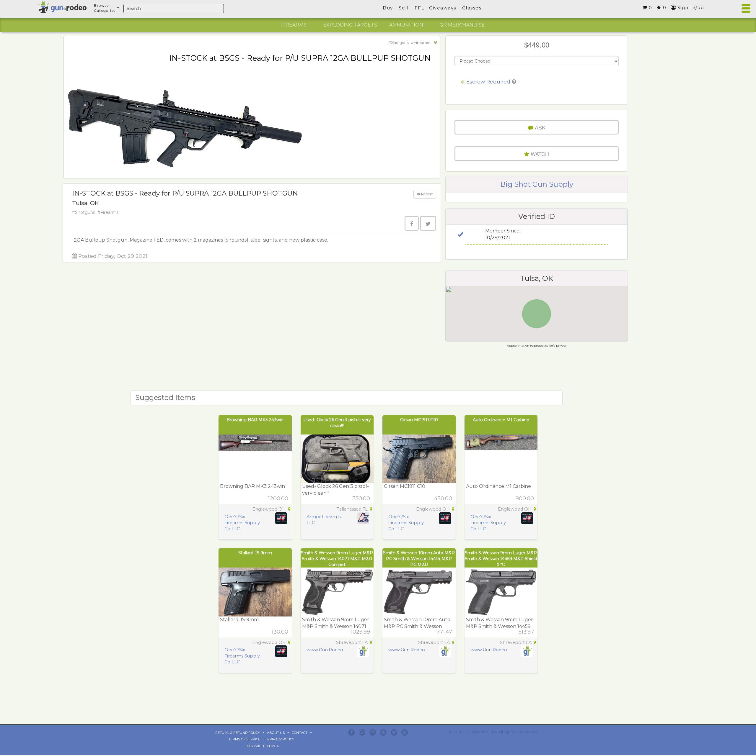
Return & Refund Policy (237, 733)
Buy (388, 8)
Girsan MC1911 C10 (419, 419)
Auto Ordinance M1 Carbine (501, 419)
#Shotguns (399, 42)
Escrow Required (488, 81)
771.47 (444, 632)
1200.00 (278, 498)
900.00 (525, 498)
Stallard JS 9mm (255, 552)
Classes (472, 8)
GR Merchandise (462, 25)
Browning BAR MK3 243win (255, 419)
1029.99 (360, 632)
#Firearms (420, 42)
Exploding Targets (350, 25)
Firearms (294, 25)
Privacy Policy (280, 739)
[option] (294, 25)
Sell (404, 8)
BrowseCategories (104, 8)
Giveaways (442, 8)
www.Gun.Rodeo (325, 649)
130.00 (280, 632)
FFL (420, 8)
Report (426, 194)
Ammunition (406, 25)
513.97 (526, 632)
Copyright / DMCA (263, 746)
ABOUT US (276, 733)
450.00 (443, 498)
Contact (299, 733)
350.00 (361, 498)
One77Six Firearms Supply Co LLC (242, 523)
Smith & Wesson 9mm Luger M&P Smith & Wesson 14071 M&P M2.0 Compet (337, 558)
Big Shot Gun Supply (536, 184)
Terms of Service (244, 739)
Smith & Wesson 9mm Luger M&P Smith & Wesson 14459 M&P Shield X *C (501, 558)
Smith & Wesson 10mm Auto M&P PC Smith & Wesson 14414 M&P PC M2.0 (419, 558)
